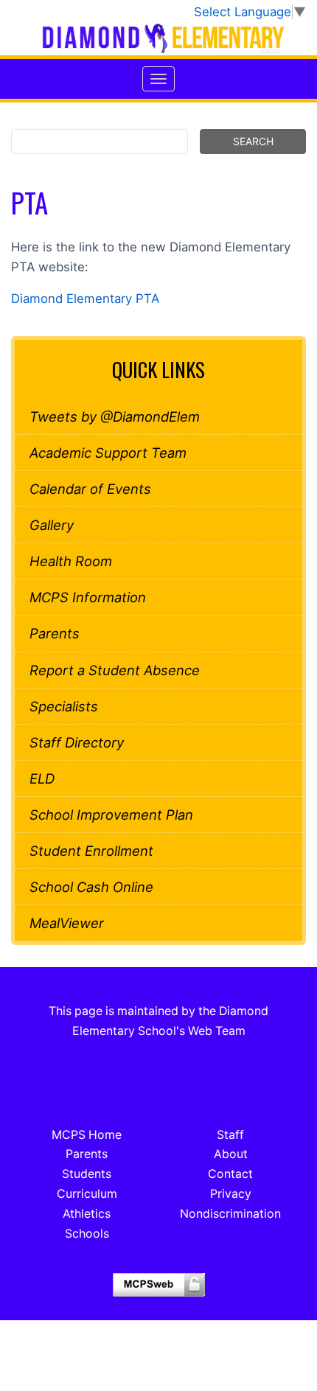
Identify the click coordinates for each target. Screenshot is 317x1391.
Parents (54, 633)
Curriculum (87, 1194)
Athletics (87, 1214)
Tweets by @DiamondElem (114, 416)
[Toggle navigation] (158, 78)
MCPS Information (87, 597)
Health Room (70, 561)
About (231, 1154)
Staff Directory (76, 742)
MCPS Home (87, 1135)
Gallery (51, 525)
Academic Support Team (108, 453)
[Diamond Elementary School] (158, 38)
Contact (230, 1174)
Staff (230, 1135)
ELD (42, 778)
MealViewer (66, 923)
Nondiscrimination (230, 1214)
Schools (87, 1234)
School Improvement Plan (111, 814)
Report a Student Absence (114, 670)
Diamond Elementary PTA (85, 298)
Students (86, 1174)
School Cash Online (91, 887)
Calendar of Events (90, 489)
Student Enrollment (91, 851)
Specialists (63, 706)
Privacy (230, 1194)
